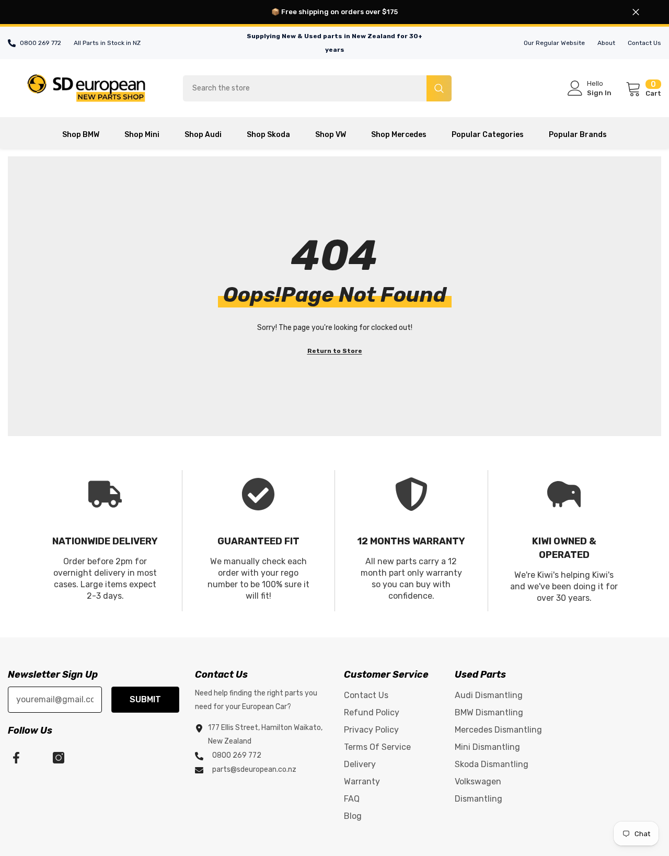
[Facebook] (16, 758)
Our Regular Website (554, 43)
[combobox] (304, 88)
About (606, 43)
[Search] (317, 88)
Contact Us (644, 43)
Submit (145, 699)
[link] (105, 540)
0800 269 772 (40, 43)
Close (635, 12)
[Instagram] (58, 758)
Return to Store (334, 351)
